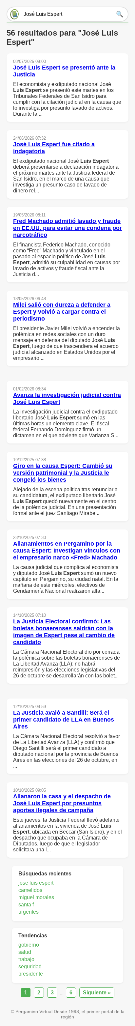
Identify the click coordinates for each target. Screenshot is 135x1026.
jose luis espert (35, 883)
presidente (30, 974)
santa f (26, 904)
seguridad (30, 966)
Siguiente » (97, 992)
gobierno (28, 945)
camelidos (30, 890)
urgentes (28, 912)
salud (24, 952)
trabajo (26, 959)
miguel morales (36, 897)
